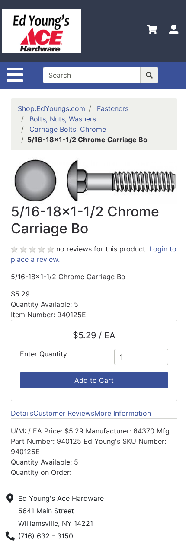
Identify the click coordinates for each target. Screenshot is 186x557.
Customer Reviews (63, 413)
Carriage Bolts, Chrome (67, 129)
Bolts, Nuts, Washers (62, 119)
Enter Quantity (43, 354)
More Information (122, 413)
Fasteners (112, 108)
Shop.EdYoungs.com (51, 108)
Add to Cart (94, 380)
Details (22, 413)
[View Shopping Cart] (152, 31)
